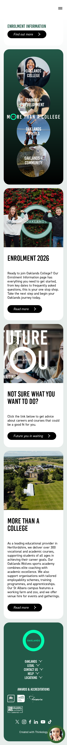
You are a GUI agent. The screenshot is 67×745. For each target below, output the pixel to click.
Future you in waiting (28, 436)
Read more (21, 309)
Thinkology (41, 732)
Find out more (23, 34)
